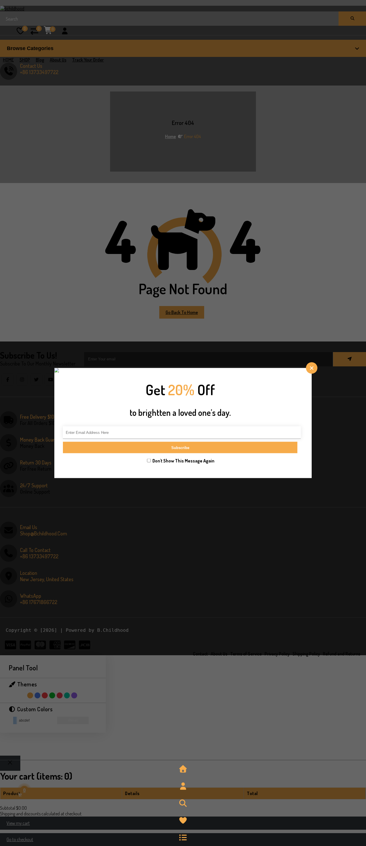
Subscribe (180, 447)
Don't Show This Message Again (183, 461)
